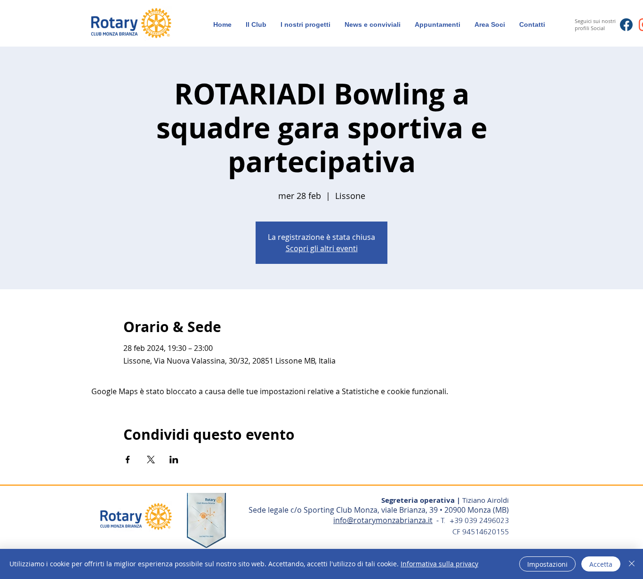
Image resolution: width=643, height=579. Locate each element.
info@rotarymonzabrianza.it (383, 520)
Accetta (600, 564)
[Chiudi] (631, 563)
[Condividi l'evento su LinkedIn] (173, 459)
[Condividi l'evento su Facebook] (127, 459)
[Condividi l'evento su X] (150, 459)
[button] (489, 25)
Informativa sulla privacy (439, 563)
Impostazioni (547, 564)
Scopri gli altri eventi (322, 248)
